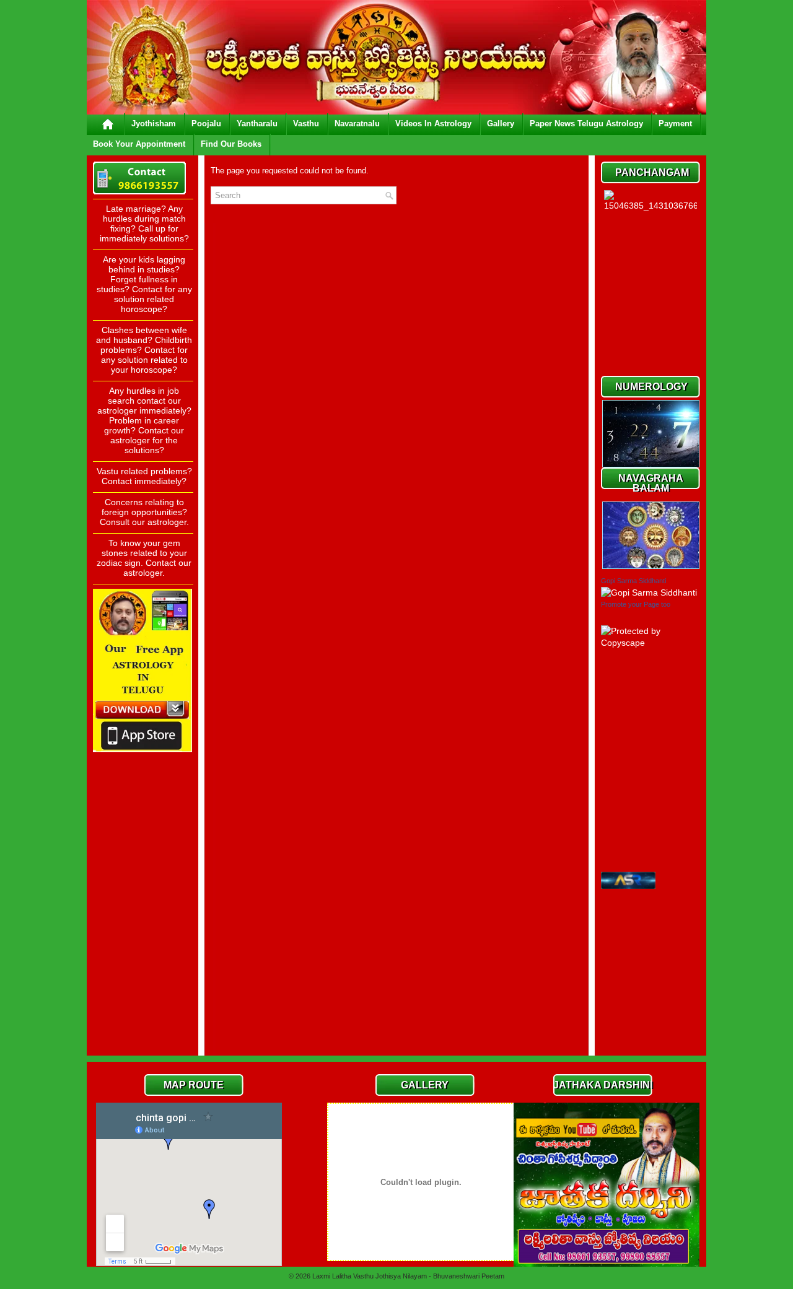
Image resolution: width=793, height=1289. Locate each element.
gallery (500, 123)
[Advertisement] (142, 863)
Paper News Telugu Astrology (586, 123)
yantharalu (257, 123)
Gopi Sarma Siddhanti (633, 580)
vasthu (306, 123)
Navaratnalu (357, 123)
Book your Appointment (139, 144)
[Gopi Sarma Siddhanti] (649, 592)
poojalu (206, 123)
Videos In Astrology (433, 123)
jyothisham (153, 123)
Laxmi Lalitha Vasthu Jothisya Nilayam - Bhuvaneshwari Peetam (408, 1276)
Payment (675, 123)
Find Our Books (231, 144)
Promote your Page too (635, 604)
